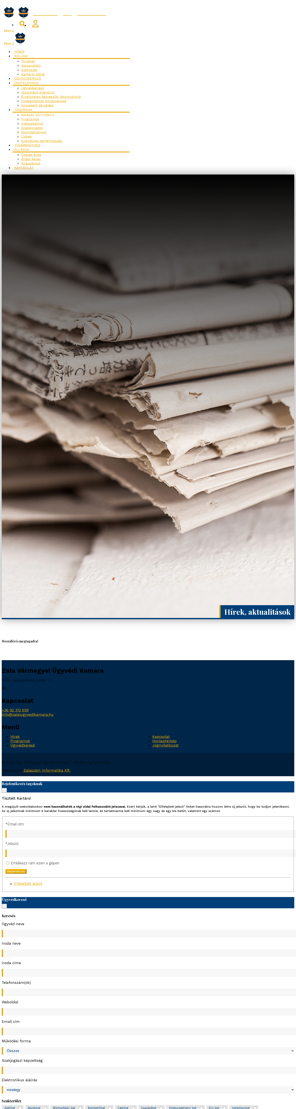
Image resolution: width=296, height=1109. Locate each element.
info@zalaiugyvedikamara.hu (28, 714)
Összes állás (31, 155)
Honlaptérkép (164, 741)
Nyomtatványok (33, 132)
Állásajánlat (30, 163)
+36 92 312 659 (15, 710)
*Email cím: (14, 824)
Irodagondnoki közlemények (44, 101)
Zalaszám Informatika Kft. (47, 770)
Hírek (19, 52)
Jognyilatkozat (165, 745)
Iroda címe (11, 963)
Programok (30, 119)
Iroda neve (11, 943)
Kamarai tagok (33, 74)
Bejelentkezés (16, 871)
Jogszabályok (32, 124)
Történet (28, 61)
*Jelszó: (12, 843)
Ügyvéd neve (13, 924)
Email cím (11, 1021)
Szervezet (29, 70)
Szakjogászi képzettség (22, 1060)
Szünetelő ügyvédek (37, 105)
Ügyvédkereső (27, 79)
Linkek (26, 137)
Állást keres (31, 159)
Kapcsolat (24, 168)
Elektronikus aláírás (19, 1080)
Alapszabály (31, 66)
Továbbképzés (27, 145)
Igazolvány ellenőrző (38, 92)
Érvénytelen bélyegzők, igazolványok (51, 97)
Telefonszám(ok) (16, 982)
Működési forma (16, 1041)
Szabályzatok (32, 128)
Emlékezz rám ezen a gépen (34, 863)
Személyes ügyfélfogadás (41, 141)
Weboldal (10, 1002)
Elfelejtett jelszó (28, 883)
